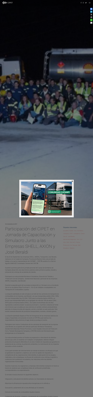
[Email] (91, 22)
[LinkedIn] (91, 11)
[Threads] (91, 17)
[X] (91, 14)
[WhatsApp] (91, 20)
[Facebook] (91, 9)
